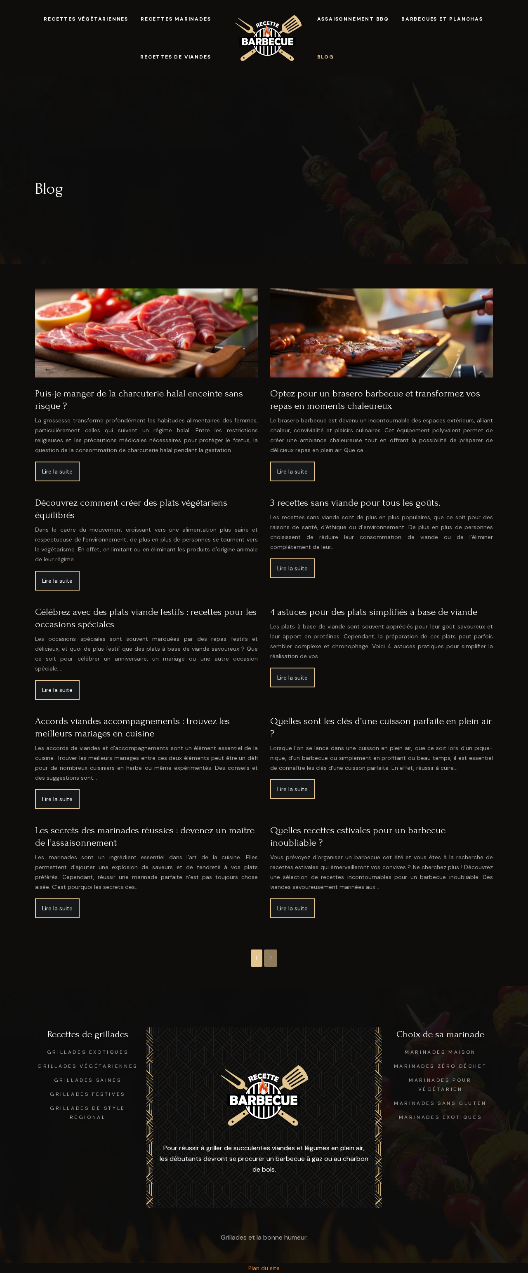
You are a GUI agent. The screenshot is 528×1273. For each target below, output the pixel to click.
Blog (325, 57)
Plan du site (264, 1268)
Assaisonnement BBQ (353, 19)
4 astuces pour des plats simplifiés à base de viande (373, 611)
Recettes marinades (176, 19)
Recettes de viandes (175, 57)
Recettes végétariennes (86, 19)
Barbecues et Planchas (442, 19)
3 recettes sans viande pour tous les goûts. (355, 502)
